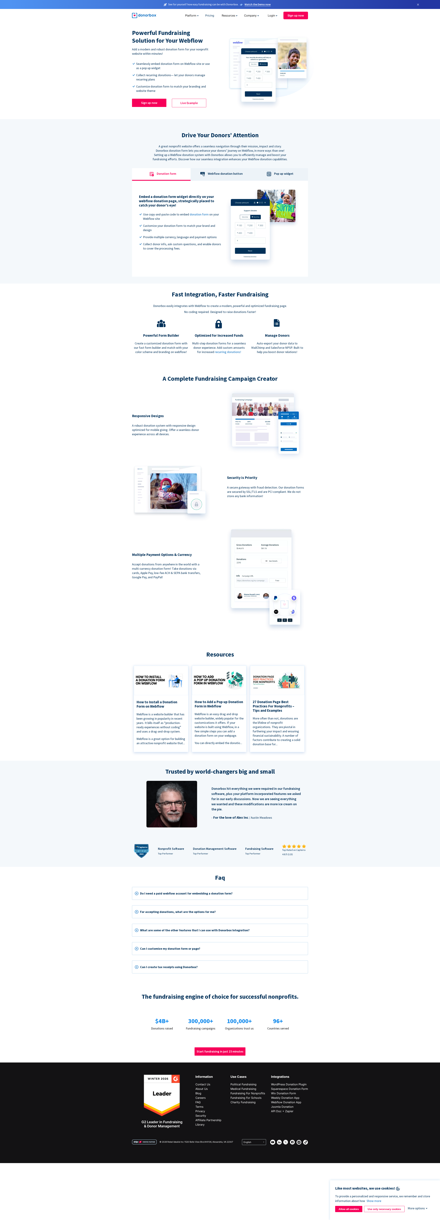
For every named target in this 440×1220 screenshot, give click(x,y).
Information (204, 1076)
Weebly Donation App (285, 1097)
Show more (374, 1201)
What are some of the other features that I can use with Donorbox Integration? (195, 930)
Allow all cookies (349, 1209)
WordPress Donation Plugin (288, 1084)
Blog (198, 1093)
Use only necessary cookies (384, 1209)
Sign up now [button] (296, 15)
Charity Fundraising (243, 1102)
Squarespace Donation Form (289, 1089)
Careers (200, 1097)
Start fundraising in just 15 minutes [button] (220, 1051)
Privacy (200, 1111)
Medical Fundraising (243, 1089)
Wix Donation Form (283, 1093)
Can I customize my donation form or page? (170, 949)
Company (250, 15)
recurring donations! (228, 352)
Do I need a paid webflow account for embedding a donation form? (186, 893)
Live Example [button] (189, 103)
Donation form (166, 174)
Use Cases (238, 1076)
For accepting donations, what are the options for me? (178, 912)
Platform (190, 15)
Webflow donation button (225, 174)
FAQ (198, 1102)
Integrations (280, 1076)
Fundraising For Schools (245, 1097)
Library (200, 1124)
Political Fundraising (243, 1084)
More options (416, 1208)
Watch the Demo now (258, 4)
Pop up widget (283, 174)
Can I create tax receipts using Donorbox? (169, 967)
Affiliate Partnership (208, 1120)
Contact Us (202, 1084)
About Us (201, 1089)
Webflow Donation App (286, 1102)
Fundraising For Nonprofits (247, 1093)
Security (200, 1115)
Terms (199, 1106)
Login (271, 15)
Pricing (209, 15)
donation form (199, 214)
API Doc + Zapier (282, 1111)
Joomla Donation (282, 1106)
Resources (228, 15)
